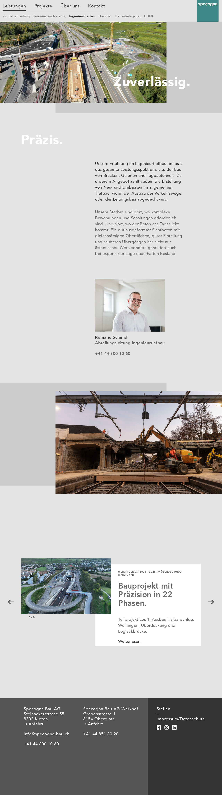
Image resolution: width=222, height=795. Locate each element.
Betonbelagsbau (128, 16)
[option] (111, 608)
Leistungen (14, 6)
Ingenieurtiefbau (82, 16)
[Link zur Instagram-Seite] (166, 727)
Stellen (163, 709)
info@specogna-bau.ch (47, 734)
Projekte (43, 6)
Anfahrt (35, 724)
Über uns (70, 6)
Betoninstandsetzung (49, 16)
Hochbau (106, 16)
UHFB (148, 16)
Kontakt (96, 6)
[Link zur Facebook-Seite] (159, 727)
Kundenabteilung (16, 16)
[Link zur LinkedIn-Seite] (174, 727)
